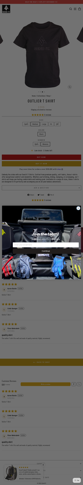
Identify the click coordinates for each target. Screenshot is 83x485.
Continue (46, 251)
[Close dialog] (78, 208)
